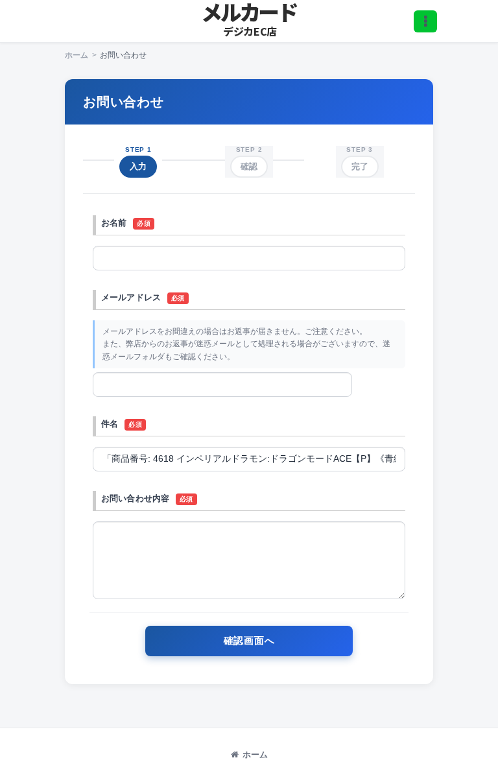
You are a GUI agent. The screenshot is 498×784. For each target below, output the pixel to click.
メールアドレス (131, 297)
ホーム (255, 754)
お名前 (113, 223)
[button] (425, 21)
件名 (109, 424)
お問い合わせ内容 (135, 498)
